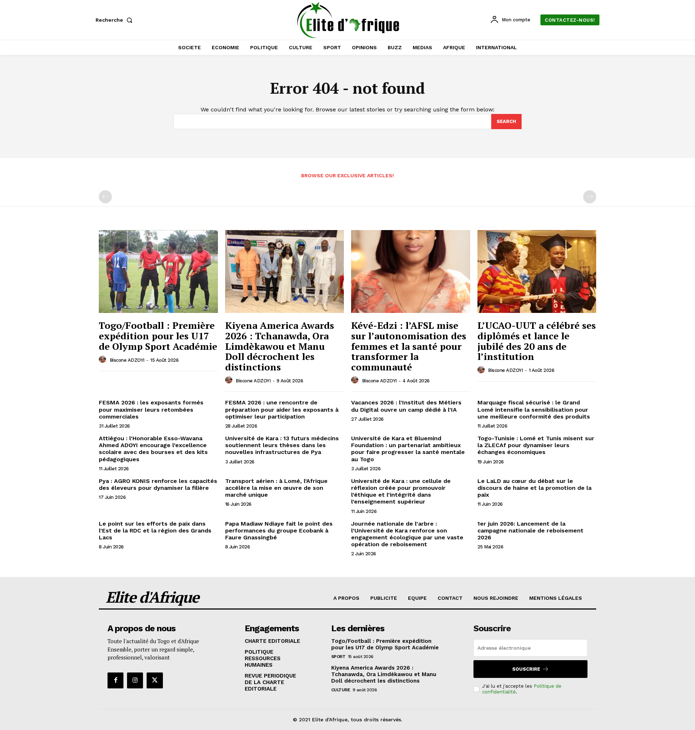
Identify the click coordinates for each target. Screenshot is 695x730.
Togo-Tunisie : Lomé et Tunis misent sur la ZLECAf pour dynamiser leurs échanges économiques (535, 445)
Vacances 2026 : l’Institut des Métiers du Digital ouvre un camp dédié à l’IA (406, 406)
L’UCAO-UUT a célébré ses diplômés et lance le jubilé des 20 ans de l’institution (536, 340)
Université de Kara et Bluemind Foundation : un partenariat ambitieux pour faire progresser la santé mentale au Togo (408, 449)
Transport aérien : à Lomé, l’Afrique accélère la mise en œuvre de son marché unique (276, 488)
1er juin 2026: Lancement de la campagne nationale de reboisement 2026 (530, 530)
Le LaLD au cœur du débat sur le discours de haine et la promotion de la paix (534, 488)
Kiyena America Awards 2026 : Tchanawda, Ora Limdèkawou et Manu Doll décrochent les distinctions (279, 346)
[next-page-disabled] (589, 196)
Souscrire (526, 669)
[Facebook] (115, 680)
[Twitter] (155, 680)
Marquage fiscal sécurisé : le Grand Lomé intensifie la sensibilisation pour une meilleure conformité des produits (533, 409)
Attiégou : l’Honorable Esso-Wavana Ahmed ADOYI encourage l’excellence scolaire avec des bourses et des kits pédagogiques (153, 449)
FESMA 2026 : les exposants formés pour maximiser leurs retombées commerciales (151, 409)
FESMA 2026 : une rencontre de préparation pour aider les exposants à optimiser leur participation (281, 409)
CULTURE (340, 689)
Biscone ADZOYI (127, 360)
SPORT (338, 656)
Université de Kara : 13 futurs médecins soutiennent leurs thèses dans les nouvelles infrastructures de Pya (282, 445)
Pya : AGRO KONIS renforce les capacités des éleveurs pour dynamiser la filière (158, 484)
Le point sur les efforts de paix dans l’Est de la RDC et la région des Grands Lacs (155, 530)
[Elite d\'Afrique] (348, 20)
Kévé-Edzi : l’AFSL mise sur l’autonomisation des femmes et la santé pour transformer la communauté (408, 346)
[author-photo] (103, 360)
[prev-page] (105, 196)
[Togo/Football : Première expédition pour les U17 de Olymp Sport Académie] (158, 271)
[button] (115, 19)
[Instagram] (135, 680)
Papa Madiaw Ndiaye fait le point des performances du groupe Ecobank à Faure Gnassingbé (279, 530)
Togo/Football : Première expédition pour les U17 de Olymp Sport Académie (158, 335)
